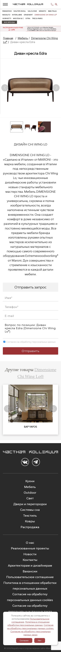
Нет (39, 640)
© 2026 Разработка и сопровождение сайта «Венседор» (30, 648)
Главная (8, 38)
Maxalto (6, 15)
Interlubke (17, 15)
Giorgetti (6, 18)
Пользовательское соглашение (30, 577)
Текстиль (30, 515)
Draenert (28, 15)
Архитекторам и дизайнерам (30, 565)
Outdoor (30, 492)
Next (56, 88)
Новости (29, 554)
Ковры (30, 521)
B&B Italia (52, 11)
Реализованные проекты (30, 548)
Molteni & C (18, 18)
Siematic (42, 11)
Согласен (24, 640)
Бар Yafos (30, 426)
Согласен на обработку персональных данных (31, 342)
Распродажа (30, 527)
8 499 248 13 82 (52, 4)
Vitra (27, 18)
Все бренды (9, 22)
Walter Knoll (19, 11)
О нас (30, 542)
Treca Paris (37, 18)
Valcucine (32, 11)
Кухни (29, 481)
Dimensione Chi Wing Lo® (46, 15)
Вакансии (30, 571)
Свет (30, 498)
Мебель (23, 38)
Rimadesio (7, 11)
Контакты (30, 559)
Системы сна (30, 509)
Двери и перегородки (30, 504)
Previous (5, 88)
